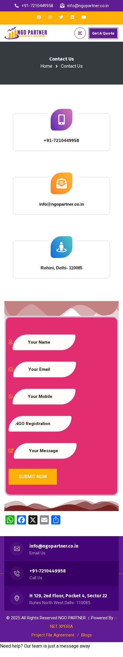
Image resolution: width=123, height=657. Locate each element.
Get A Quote (103, 33)
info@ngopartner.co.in (53, 546)
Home (46, 66)
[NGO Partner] (25, 33)
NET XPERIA (61, 626)
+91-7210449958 (47, 571)
